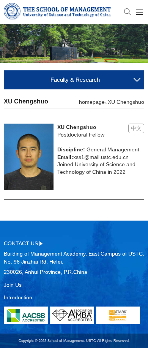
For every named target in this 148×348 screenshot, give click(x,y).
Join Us (13, 285)
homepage (92, 102)
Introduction (18, 297)
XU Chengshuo (126, 102)
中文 (136, 128)
